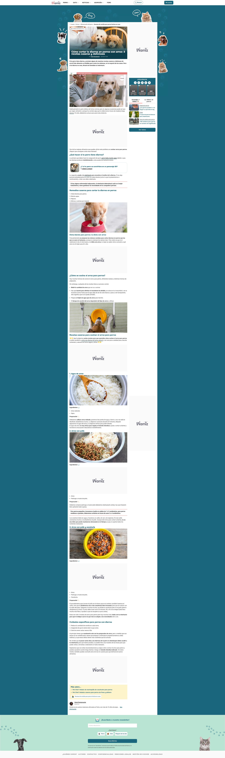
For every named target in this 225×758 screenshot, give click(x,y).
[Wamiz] (56, 2)
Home (72, 24)
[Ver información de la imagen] (125, 28)
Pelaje (141, 112)
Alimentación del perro (87, 24)
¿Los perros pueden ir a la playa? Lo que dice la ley (147, 108)
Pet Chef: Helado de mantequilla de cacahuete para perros (92, 690)
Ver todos (142, 130)
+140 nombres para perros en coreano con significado (147, 122)
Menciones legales (123, 754)
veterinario (87, 175)
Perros (77, 24)
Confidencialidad (105, 754)
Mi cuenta (169, 3)
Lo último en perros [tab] (148, 100)
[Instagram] (142, 82)
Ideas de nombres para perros (147, 119)
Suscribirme (112, 741)
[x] (138, 82)
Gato (111, 733)
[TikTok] (145, 82)
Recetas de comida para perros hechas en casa (107, 24)
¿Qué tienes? (112, 730)
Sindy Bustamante (95, 56)
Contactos (92, 754)
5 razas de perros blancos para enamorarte (147, 115)
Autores (82, 754)
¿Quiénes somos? (69, 754)
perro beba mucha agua (109, 158)
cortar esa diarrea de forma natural (92, 340)
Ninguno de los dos (121, 733)
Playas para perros (144, 105)
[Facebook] (135, 82)
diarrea (72, 113)
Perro (102, 733)
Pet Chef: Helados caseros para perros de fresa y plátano (92, 692)
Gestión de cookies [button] (141, 754)
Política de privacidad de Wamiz (122, 745)
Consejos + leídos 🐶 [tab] (136, 100)
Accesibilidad (157, 754)
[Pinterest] (149, 82)
